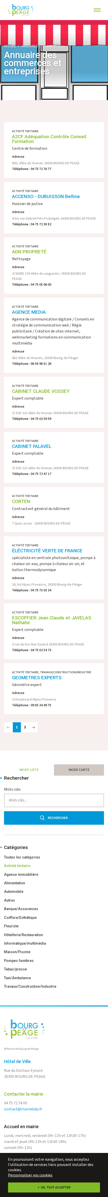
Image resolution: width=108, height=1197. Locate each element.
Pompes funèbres (19, 961)
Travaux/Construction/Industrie (30, 986)
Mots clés (12, 789)
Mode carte (79, 770)
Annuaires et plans (36, 46)
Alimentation (14, 883)
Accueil (10, 46)
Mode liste (29, 770)
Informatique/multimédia (25, 943)
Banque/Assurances (21, 909)
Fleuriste (11, 926)
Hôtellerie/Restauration (23, 935)
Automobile (13, 892)
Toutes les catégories (22, 857)
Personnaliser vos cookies (30, 1175)
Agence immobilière (21, 875)
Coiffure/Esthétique (20, 918)
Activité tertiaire (17, 866)
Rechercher (58, 818)
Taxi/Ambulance (17, 978)
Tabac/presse (15, 969)
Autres (9, 900)
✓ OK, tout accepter (54, 1187)
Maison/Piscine (17, 952)
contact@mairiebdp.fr (23, 1109)
